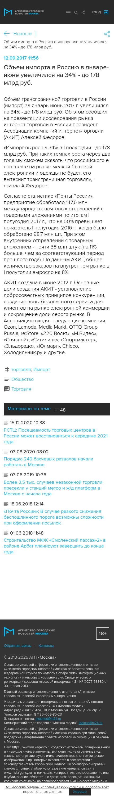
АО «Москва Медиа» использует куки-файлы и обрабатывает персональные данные (57, 789)
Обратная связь (17, 645)
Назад (9, 33)
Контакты (46, 645)
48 (62, 410)
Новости (23, 34)
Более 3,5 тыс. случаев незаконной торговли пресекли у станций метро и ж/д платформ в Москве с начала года (53, 488)
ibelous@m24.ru (90, 723)
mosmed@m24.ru (48, 719)
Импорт (41, 369)
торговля (21, 369)
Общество (22, 379)
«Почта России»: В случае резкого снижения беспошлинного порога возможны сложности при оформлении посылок (54, 517)
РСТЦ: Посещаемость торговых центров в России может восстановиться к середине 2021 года (56, 436)
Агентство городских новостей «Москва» (24, 12)
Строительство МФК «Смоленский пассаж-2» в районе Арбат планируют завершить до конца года (55, 546)
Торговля (21, 389)
